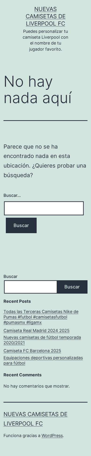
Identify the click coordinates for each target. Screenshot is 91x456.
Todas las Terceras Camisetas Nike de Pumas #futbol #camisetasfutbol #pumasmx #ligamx (41, 317)
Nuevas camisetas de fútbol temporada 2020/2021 (42, 340)
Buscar (11, 276)
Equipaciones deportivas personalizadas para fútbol (43, 360)
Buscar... (12, 195)
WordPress (52, 435)
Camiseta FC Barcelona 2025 (32, 350)
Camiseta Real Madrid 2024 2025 (37, 330)
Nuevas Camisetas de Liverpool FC (46, 16)
